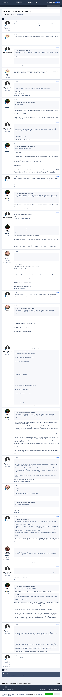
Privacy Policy (4, 689)
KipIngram (7, 661)
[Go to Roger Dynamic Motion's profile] (3, 14)
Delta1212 (7, 39)
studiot (7, 257)
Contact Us (9, 689)
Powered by (55, 689)
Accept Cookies (49, 694)
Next (6, 669)
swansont (7, 552)
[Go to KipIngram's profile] (7, 657)
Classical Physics (20, 14)
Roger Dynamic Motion (8, 14)
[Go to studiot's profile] (7, 253)
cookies (8, 694)
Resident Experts (7, 106)
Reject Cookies (56, 694)
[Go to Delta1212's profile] (7, 36)
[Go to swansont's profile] (7, 548)
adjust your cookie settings (32, 694)
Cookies (13, 689)
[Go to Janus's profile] (7, 101)
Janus (7, 104)
